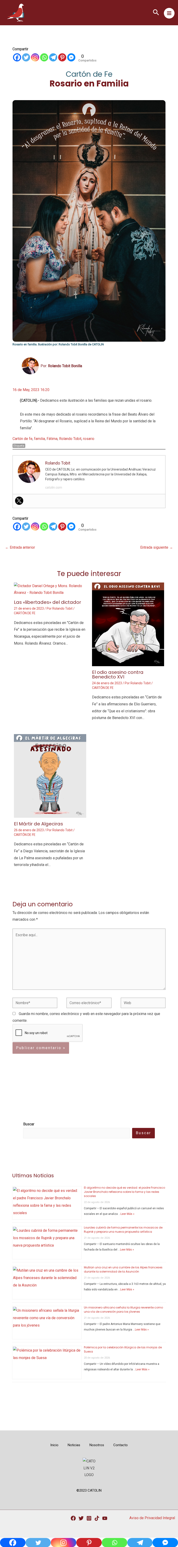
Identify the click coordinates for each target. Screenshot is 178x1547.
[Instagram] (35, 57)
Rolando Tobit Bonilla (65, 366)
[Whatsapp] (44, 57)
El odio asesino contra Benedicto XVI (117, 674)
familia (39, 438)
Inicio (54, 1445)
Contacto (120, 1445)
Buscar (143, 1133)
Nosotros (96, 1445)
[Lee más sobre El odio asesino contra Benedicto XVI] (128, 624)
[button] (156, 12)
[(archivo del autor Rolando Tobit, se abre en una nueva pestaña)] (30, 365)
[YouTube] (104, 1518)
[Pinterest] (62, 57)
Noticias (74, 1445)
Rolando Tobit (70, 438)
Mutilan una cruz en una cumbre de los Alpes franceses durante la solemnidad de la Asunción (123, 1269)
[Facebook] (17, 57)
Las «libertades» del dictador (47, 602)
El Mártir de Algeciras (38, 824)
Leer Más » (127, 1214)
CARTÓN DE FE (24, 613)
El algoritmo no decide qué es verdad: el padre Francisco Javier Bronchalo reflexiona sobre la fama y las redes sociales (124, 1192)
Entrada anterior (20, 547)
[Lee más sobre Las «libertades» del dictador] (50, 589)
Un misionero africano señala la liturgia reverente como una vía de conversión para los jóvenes (123, 1309)
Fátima (52, 438)
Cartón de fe (22, 438)
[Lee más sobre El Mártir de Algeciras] (50, 776)
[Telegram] (53, 57)
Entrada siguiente (156, 547)
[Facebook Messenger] (71, 57)
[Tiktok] (96, 1518)
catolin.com (53, 487)
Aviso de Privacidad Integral (152, 1518)
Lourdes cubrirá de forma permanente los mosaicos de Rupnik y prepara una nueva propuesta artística (123, 1230)
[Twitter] (26, 57)
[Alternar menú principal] (169, 13)
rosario (88, 438)
